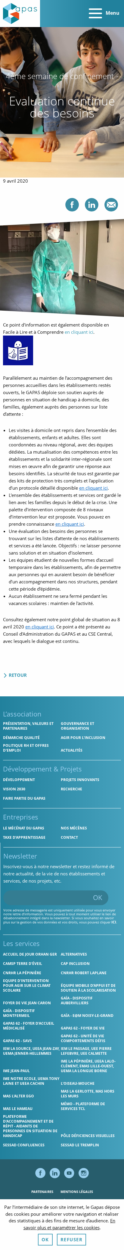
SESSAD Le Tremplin (80, 1145)
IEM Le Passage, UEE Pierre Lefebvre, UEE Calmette (86, 1051)
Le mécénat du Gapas (23, 828)
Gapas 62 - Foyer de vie (83, 1028)
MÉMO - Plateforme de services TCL (83, 1106)
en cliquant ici (79, 332)
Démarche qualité (21, 737)
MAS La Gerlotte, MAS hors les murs (87, 1094)
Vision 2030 (14, 789)
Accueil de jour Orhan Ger (30, 954)
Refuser (71, 1239)
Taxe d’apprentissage (24, 837)
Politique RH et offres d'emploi (26, 748)
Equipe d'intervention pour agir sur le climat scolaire (27, 985)
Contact (69, 837)
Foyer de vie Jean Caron (27, 1002)
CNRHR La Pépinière (22, 972)
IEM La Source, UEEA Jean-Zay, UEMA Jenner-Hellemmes (31, 1051)
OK (97, 897)
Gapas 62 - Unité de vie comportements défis (83, 1038)
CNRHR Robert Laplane (84, 972)
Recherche (71, 789)
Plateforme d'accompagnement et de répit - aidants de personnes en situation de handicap (30, 1126)
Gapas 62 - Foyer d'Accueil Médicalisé (28, 1026)
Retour (17, 675)
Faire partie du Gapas (24, 798)
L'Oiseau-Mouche (78, 1083)
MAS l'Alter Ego (18, 1096)
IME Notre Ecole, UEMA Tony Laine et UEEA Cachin (31, 1081)
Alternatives (74, 954)
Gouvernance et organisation (77, 726)
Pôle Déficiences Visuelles (88, 1135)
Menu (111, 13)
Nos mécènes (74, 828)
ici (113, 922)
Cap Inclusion (75, 963)
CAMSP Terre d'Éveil (22, 963)
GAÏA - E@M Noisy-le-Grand (87, 1015)
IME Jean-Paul (16, 1070)
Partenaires (42, 1191)
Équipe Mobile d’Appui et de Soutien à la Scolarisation (88, 988)
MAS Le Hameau (18, 1108)
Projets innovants (80, 779)
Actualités (71, 750)
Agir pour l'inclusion (83, 737)
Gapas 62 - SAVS (17, 1040)
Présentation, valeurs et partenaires (28, 726)
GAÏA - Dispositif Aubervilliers (77, 1000)
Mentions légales (76, 1191)
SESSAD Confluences (24, 1145)
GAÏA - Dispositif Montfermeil (19, 1013)
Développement (19, 779)
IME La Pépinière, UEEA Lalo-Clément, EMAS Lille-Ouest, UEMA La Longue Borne (88, 1066)
